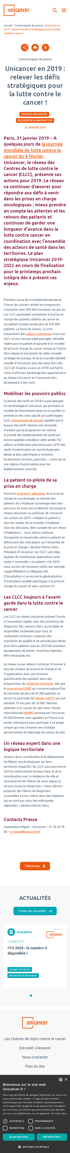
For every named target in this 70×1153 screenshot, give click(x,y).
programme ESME (19, 688)
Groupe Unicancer (34, 114)
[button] (31, 995)
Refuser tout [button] (52, 1136)
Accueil (8, 25)
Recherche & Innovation (35, 120)
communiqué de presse (26, 420)
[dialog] (35, 1114)
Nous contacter (35, 1057)
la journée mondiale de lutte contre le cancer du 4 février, (33, 150)
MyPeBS (28, 712)
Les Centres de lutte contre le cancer (35, 1039)
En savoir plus (58, 1113)
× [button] (65, 1079)
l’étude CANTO (45, 698)
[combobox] (61, 1079)
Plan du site (35, 1066)
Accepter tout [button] (18, 1137)
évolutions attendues (31, 493)
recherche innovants (39, 683)
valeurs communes (38, 334)
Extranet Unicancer (35, 1048)
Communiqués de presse (28, 25)
